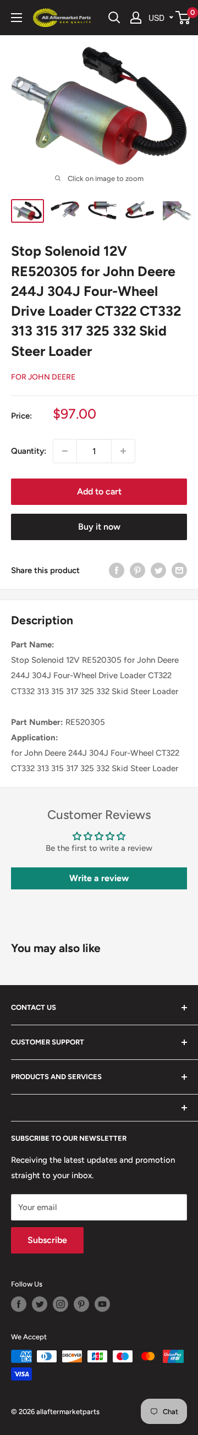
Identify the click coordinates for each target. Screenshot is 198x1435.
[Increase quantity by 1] (123, 451)
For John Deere (43, 377)
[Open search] (114, 18)
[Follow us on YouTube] (102, 1304)
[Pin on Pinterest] (137, 570)
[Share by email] (179, 570)
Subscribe (47, 1240)
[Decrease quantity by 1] (64, 451)
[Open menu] (16, 17)
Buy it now (99, 526)
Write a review (99, 878)
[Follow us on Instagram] (60, 1304)
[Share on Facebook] (116, 570)
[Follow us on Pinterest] (81, 1304)
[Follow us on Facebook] (18, 1304)
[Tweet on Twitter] (158, 570)
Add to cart (99, 491)
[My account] (135, 18)
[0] (183, 17)
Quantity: (28, 451)
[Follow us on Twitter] (39, 1304)
